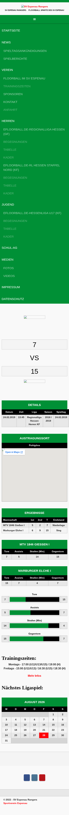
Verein (7, 70)
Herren (8, 121)
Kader (8, 157)
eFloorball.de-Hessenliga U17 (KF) (32, 213)
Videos (9, 276)
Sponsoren (13, 94)
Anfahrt (10, 109)
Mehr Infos (34, 675)
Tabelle (9, 149)
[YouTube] (42, 777)
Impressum (11, 287)
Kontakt (10, 102)
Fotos (8, 268)
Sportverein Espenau (15, 803)
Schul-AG (9, 247)
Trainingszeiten (16, 86)
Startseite (11, 30)
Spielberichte (15, 58)
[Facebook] (27, 777)
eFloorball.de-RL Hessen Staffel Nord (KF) (31, 168)
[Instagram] (34, 777)
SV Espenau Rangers (15, 10)
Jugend (8, 204)
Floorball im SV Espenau (24, 78)
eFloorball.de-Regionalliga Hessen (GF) (34, 132)
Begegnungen (15, 141)
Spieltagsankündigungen (25, 51)
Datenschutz (13, 299)
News (6, 42)
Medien (7, 259)
